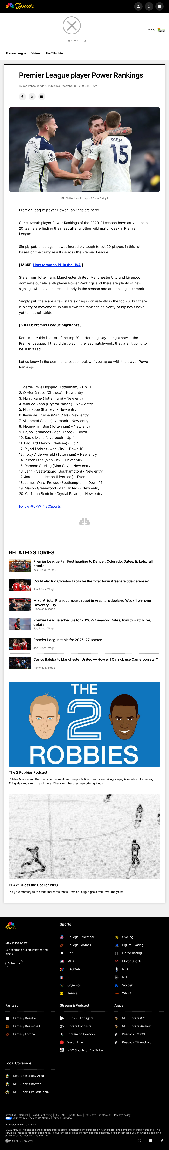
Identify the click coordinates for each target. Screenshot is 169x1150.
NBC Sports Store (72, 1115)
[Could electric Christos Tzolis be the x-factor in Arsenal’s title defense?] (20, 585)
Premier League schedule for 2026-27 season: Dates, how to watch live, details (92, 622)
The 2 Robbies (54, 53)
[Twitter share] (32, 96)
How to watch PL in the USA (57, 265)
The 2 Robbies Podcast (28, 772)
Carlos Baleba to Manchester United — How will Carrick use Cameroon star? (95, 659)
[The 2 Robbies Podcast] (84, 724)
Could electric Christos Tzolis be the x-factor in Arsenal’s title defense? (90, 581)
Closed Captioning (41, 1115)
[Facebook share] (22, 96)
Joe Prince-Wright (34, 85)
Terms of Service (62, 1118)
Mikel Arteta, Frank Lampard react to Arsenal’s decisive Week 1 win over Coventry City (92, 602)
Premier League (16, 53)
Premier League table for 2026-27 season (67, 640)
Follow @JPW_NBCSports (40, 506)
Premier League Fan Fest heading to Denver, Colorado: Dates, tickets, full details (93, 563)
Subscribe (14, 963)
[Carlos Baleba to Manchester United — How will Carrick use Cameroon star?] (20, 663)
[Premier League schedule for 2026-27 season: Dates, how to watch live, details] (20, 624)
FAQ (57, 1115)
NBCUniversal (28, 1124)
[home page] (20, 6)
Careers (23, 1115)
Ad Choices (105, 1115)
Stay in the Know (16, 942)
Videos (35, 53)
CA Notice (44, 1118)
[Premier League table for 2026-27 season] (20, 644)
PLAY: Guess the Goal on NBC (33, 885)
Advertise (10, 1115)
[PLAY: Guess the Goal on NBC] (84, 836)
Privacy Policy (122, 1115)
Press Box (90, 1115)
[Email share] (41, 96)
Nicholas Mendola (44, 609)
